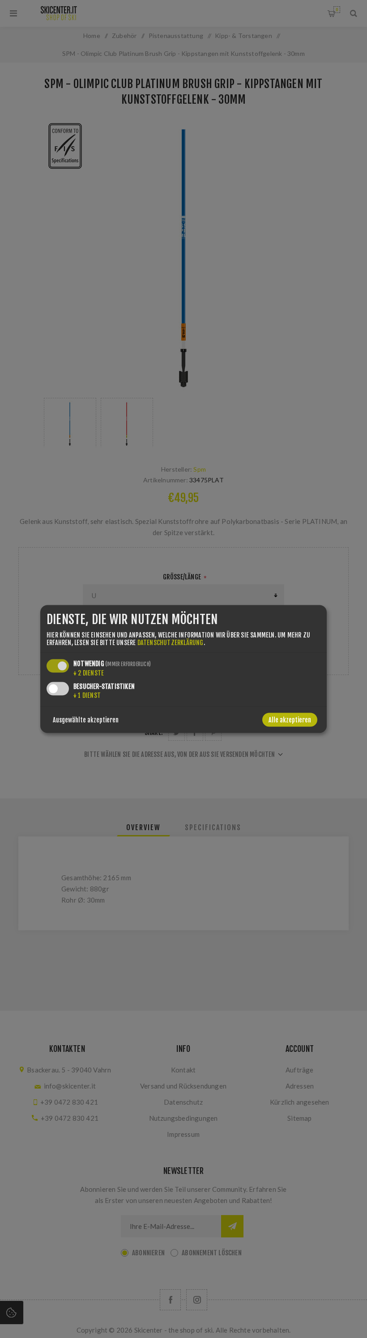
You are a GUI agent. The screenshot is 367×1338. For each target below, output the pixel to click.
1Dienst (87, 695)
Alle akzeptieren (290, 720)
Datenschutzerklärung (170, 642)
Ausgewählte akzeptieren (86, 720)
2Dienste (88, 673)
